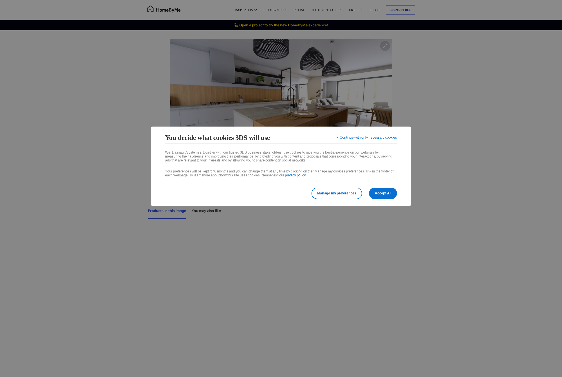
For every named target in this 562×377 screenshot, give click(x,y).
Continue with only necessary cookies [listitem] (368, 137)
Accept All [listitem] (383, 193)
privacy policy (295, 175)
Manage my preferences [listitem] (336, 193)
